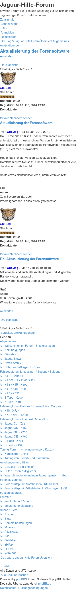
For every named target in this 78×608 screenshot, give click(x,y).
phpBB (20, 579)
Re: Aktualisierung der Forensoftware (29, 258)
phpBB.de (44, 583)
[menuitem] (3, 28)
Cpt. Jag (5, 88)
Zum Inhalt (7, 19)
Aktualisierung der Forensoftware (34, 51)
